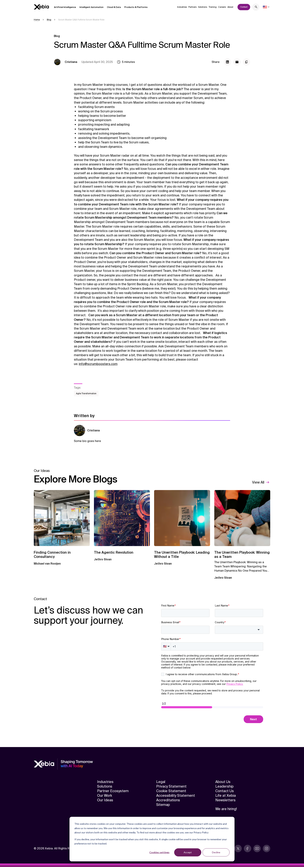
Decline (216, 852)
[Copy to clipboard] (246, 62)
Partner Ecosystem (113, 791)
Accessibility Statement (175, 795)
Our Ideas (105, 800)
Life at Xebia (225, 795)
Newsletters (225, 800)
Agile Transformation (86, 393)
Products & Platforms (136, 7)
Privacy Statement (171, 786)
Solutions (202, 7)
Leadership (224, 786)
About (230, 7)
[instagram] (266, 848)
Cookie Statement (171, 791)
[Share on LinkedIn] (227, 62)
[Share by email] (237, 62)
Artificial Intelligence (65, 7)
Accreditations (168, 800)
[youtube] (257, 848)
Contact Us (224, 791)
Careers (222, 7)
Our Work (104, 795)
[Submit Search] (256, 7)
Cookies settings (159, 852)
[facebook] (247, 848)
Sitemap (163, 804)
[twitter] (238, 848)
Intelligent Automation (91, 7)
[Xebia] (41, 7)
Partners (192, 7)
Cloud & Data (114, 7)
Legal (160, 781)
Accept (188, 852)
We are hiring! (226, 809)
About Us (222, 781)
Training (213, 7)
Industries (182, 7)
